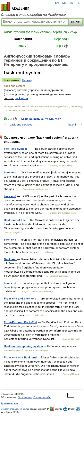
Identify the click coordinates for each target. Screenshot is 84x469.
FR (78, 3)
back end (10, 196)
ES (71, 3)
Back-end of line (15, 220)
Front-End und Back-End (20, 322)
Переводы (61, 39)
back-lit (72, 124)
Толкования (22, 39)
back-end (10, 172)
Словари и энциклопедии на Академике (33, 14)
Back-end (10, 259)
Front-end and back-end (20, 298)
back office (21, 98)
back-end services (21, 124)
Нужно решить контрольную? (40, 118)
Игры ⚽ (61, 46)
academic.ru (15, 6)
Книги (22, 46)
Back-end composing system (23, 346)
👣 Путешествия (9, 403)
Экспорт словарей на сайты (15, 409)
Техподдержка (25, 397)
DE (64, 3)
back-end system (15, 148)
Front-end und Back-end (20, 357)
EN (57, 3)
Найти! (75, 21)
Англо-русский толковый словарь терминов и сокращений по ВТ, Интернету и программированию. (42, 32)
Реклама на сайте (42, 397)
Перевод (27, 80)
